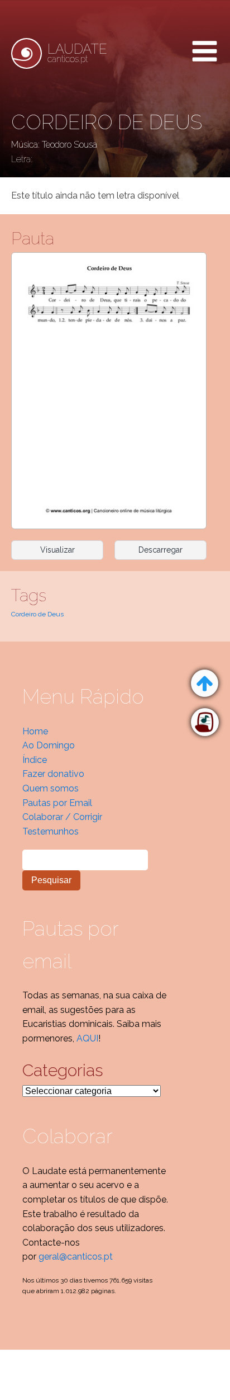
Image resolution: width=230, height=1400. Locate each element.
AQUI (87, 1038)
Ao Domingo (48, 745)
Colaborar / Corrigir (62, 817)
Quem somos (50, 788)
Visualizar (57, 549)
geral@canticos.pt (76, 1256)
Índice (34, 760)
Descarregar (160, 549)
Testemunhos (50, 831)
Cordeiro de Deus (37, 614)
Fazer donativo (53, 774)
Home (35, 731)
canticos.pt (77, 53)
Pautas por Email (57, 803)
